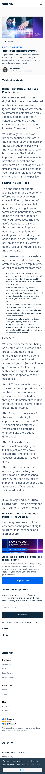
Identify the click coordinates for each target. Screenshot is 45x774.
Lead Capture (7, 673)
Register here (22, 580)
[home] (7, 4)
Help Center (7, 706)
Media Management (9, 677)
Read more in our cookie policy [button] (28, 764)
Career (5, 694)
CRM (4, 669)
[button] (40, 3)
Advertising (6, 664)
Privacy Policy (7, 757)
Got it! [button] (22, 770)
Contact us (6, 711)
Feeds (4, 690)
